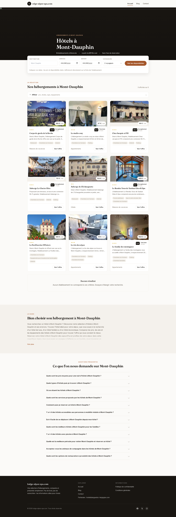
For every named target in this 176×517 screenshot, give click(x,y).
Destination (34, 59)
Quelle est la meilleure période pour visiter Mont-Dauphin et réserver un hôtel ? (79, 441)
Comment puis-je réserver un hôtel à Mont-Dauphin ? (68, 405)
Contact (146, 4)
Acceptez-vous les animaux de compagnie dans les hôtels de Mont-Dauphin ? (78, 449)
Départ (84, 59)
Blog (138, 4)
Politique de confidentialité (124, 487)
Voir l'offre (58, 149)
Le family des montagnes (123, 247)
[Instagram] (147, 509)
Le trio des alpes (78, 245)
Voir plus (30, 344)
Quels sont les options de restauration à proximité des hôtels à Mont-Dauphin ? (79, 456)
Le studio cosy (77, 133)
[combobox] (43, 63)
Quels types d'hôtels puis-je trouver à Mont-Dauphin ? (68, 383)
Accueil (130, 4)
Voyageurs (107, 59)
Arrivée (62, 59)
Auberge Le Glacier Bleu (39, 188)
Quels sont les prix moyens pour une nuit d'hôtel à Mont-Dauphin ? (73, 376)
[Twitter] (142, 509)
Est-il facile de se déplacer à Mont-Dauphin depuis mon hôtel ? (72, 420)
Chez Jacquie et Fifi (120, 133)
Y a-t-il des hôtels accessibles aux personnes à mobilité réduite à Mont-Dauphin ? (80, 412)
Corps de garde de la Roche (41, 133)
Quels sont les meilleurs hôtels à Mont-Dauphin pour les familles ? (73, 427)
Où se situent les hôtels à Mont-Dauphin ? (63, 390)
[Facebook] (137, 509)
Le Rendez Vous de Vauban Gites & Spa (128, 188)
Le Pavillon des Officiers (39, 245)
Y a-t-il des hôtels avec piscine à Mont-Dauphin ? (66, 434)
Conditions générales (122, 490)
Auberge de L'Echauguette (82, 187)
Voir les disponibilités (135, 63)
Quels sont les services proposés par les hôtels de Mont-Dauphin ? (74, 398)
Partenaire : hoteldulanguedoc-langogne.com (94, 497)
